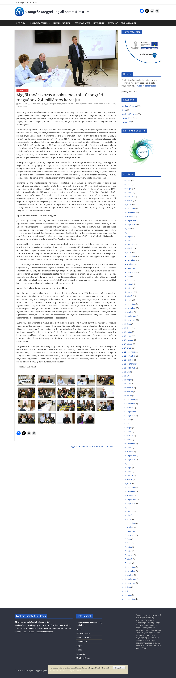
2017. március (127, 555)
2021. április (126, 431)
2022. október (127, 360)
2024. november (128, 260)
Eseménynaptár (82, 23)
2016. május (126, 595)
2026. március (127, 196)
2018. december (128, 487)
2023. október (127, 312)
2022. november (128, 356)
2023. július (126, 324)
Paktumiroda (35, 104)
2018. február (127, 515)
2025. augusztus (128, 224)
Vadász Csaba (21, 107)
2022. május (126, 380)
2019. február (127, 479)
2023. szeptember (128, 316)
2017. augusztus (128, 535)
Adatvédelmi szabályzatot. (145, 86)
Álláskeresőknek (61, 23)
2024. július (126, 276)
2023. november (128, 308)
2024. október (127, 264)
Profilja (79, 650)
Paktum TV (126, 122)
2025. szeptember (128, 220)
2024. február (127, 296)
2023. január (126, 348)
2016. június (126, 591)
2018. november (128, 491)
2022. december (128, 352)
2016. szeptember (128, 579)
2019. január (126, 483)
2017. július (126, 539)
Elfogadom (119, 668)
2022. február (127, 391)
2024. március (127, 292)
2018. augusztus (128, 503)
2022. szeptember (128, 364)
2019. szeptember (128, 455)
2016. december (128, 567)
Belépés (79, 629)
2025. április (126, 240)
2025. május (126, 236)
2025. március (127, 244)
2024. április (126, 288)
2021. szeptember (128, 411)
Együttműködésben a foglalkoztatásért (94, 446)
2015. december (128, 599)
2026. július (126, 180)
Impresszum (81, 641)
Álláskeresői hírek (128, 106)
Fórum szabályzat (83, 637)
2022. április (126, 384)
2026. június (126, 184)
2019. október (127, 451)
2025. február (127, 248)
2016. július (126, 587)
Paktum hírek (22, 90)
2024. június (126, 280)
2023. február (127, 344)
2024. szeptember (128, 268)
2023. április (126, 336)
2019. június (126, 463)
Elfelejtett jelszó (83, 633)
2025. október (127, 216)
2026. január (126, 204)
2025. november (128, 212)
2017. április (126, 551)
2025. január (126, 252)
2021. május (126, 427)
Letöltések (98, 23)
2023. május (126, 332)
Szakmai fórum (128, 23)
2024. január (126, 300)
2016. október (127, 575)
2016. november (128, 571)
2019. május (126, 467)
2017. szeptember (128, 531)
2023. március (127, 340)
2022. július (126, 372)
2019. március (127, 475)
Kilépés (79, 645)
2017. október (127, 527)
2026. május (126, 188)
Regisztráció (81, 654)
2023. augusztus (128, 320)
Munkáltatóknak (39, 23)
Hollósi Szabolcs (99, 104)
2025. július (126, 228)
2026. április (126, 192)
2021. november (128, 403)
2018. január (126, 519)
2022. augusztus (128, 368)
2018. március (127, 511)
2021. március (127, 435)
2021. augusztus (128, 415)
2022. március (127, 387)
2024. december (128, 256)
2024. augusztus (128, 272)
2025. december (128, 208)
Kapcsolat (113, 23)
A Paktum (20, 23)
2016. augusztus (128, 583)
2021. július (126, 419)
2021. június (126, 423)
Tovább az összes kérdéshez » (40, 631)
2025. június (126, 232)
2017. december (128, 523)
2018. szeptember (128, 499)
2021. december (128, 399)
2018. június (126, 507)
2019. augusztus (128, 459)
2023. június (126, 328)
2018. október (127, 495)
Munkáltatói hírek (128, 114)
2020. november (128, 443)
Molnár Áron (110, 104)
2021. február (127, 439)
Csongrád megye (55, 104)
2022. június (126, 376)
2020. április (126, 447)
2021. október (127, 407)
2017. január (126, 563)
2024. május (126, 284)
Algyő (46, 104)
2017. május (126, 547)
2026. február (127, 200)
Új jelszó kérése (83, 658)
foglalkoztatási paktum (70, 104)
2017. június (126, 543)
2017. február (127, 559)
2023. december (128, 304)
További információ (103, 668)
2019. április (126, 471)
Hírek (123, 110)
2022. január (126, 395)
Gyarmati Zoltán (86, 104)
